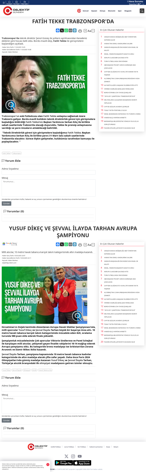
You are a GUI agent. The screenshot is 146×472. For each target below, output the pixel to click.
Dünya (102, 11)
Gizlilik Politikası (56, 447)
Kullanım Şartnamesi (96, 447)
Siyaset (94, 11)
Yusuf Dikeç (25, 330)
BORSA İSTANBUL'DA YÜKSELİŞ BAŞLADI (117, 93)
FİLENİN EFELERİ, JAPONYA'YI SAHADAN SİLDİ (119, 128)
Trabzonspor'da (10, 38)
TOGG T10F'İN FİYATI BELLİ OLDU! (115, 110)
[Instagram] (73, 456)
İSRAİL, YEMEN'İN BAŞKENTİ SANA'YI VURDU (119, 54)
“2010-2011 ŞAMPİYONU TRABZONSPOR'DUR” (119, 96)
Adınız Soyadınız (10, 168)
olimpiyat (44, 363)
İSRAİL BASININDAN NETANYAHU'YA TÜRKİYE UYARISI (122, 114)
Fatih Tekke (59, 40)
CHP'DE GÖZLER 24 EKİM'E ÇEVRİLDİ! (116, 107)
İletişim (116, 447)
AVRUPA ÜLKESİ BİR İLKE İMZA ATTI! (116, 58)
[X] (66, 456)
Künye (108, 447)
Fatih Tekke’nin (34, 122)
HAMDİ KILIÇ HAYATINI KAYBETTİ (115, 118)
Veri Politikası (82, 447)
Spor (120, 11)
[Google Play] (64, 463)
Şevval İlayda (42, 330)
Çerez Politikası (69, 447)
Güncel (86, 11)
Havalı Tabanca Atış (45, 370)
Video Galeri (24, 4)
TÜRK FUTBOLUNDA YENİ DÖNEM (115, 61)
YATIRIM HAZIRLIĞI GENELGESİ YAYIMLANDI (119, 89)
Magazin (128, 11)
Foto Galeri (16, 4)
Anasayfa (9, 4)
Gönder (6, 203)
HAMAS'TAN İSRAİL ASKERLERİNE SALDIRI (118, 44)
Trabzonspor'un (10, 116)
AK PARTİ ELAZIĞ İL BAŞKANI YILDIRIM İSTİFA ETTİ (121, 85)
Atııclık (34, 370)
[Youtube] (80, 456)
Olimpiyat (26, 370)
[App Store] (82, 463)
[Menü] (4, 3)
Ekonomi (111, 11)
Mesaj (5, 177)
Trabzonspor (16, 153)
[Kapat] (48, 464)
